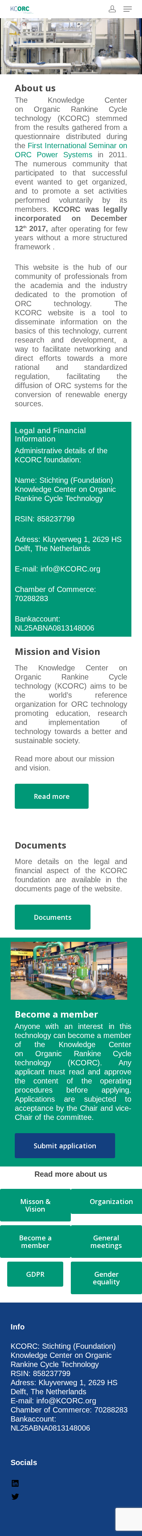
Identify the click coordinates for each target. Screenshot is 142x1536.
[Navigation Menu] (127, 9)
